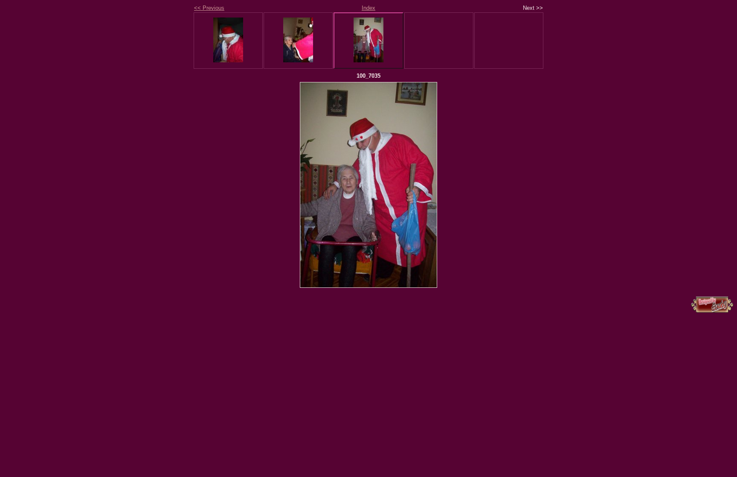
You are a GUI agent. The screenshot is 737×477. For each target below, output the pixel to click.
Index (368, 8)
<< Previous (209, 8)
